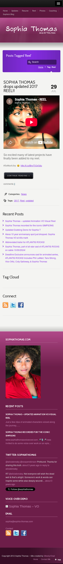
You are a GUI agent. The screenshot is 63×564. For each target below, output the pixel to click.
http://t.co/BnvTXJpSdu (31, 165)
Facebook (21, 305)
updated (30, 200)
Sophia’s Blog (8, 14)
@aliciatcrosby (13, 461)
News (24, 193)
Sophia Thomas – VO (24, 506)
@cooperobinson (28, 461)
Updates (14, 11)
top (59, 559)
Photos (42, 11)
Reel (34, 11)
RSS (5, 305)
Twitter (13, 305)
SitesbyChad (49, 555)
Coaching (53, 11)
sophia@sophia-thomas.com (19, 521)
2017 (16, 200)
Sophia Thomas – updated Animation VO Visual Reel (30, 220)
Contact (9, 528)
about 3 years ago (31, 465)
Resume (25, 11)
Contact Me (45, 559)
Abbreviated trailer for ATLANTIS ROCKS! (25, 242)
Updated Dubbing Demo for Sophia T (23, 229)
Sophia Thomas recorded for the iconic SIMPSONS (29, 225)
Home (5, 11)
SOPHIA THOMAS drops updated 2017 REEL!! (20, 86)
